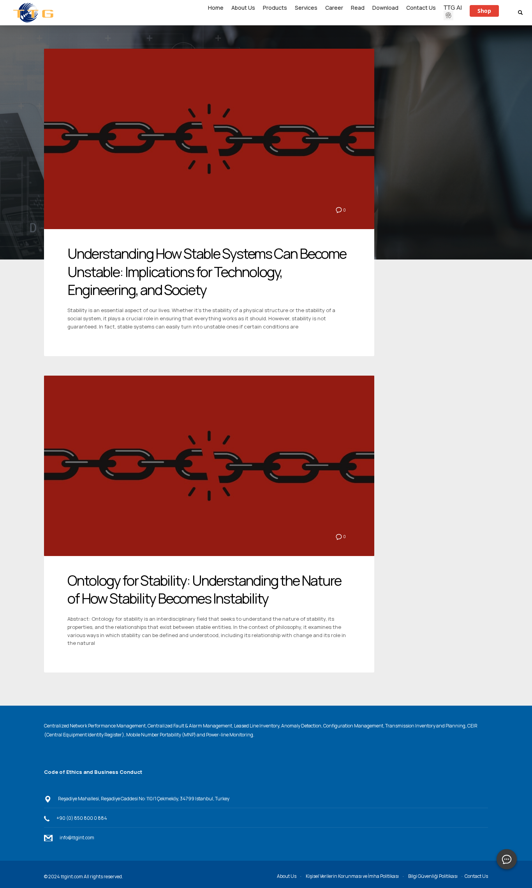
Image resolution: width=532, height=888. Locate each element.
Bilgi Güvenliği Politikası (433, 876)
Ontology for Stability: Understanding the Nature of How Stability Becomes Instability (204, 589)
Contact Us (476, 876)
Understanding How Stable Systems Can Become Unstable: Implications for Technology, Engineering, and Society (206, 272)
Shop (484, 10)
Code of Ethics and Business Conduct (93, 771)
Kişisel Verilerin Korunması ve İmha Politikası (352, 876)
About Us (286, 876)
